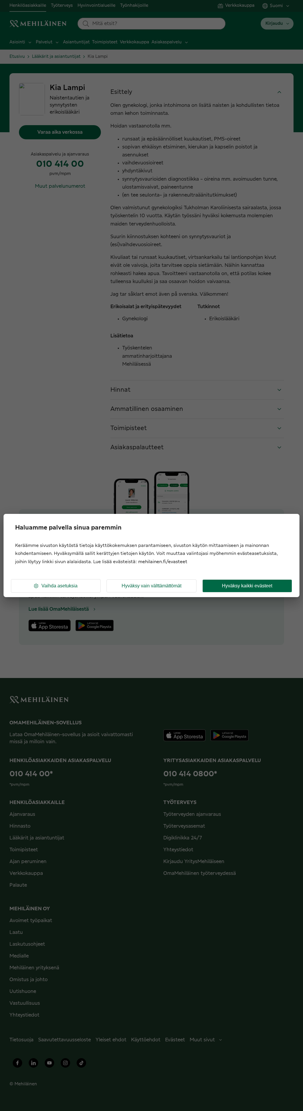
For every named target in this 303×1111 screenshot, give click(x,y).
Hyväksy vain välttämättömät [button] (151, 585)
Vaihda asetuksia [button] (59, 585)
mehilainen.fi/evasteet (162, 562)
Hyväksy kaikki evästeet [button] (247, 585)
